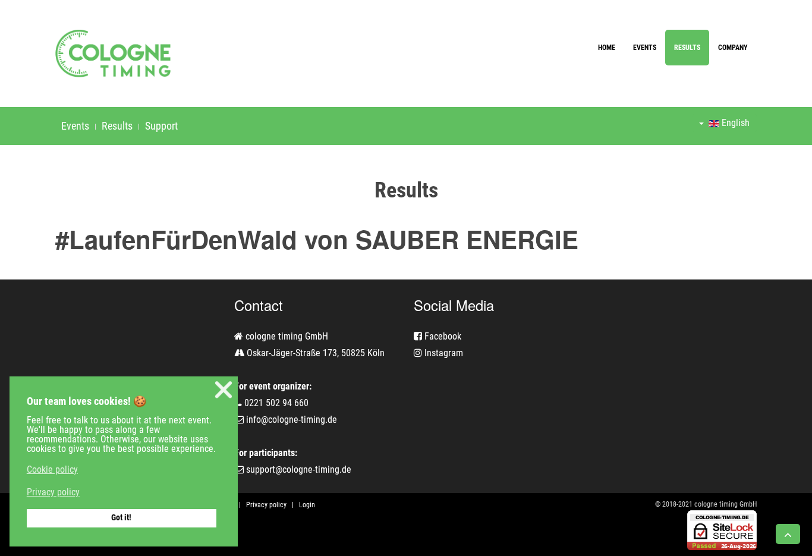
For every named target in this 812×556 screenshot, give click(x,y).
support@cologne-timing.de (298, 469)
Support (161, 126)
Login (307, 505)
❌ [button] (223, 389)
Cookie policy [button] (52, 469)
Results (687, 47)
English (734, 122)
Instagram (442, 353)
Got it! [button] (121, 518)
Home (606, 47)
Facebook (441, 336)
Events (644, 47)
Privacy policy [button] (53, 492)
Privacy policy (266, 505)
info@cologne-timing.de (291, 419)
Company (733, 47)
